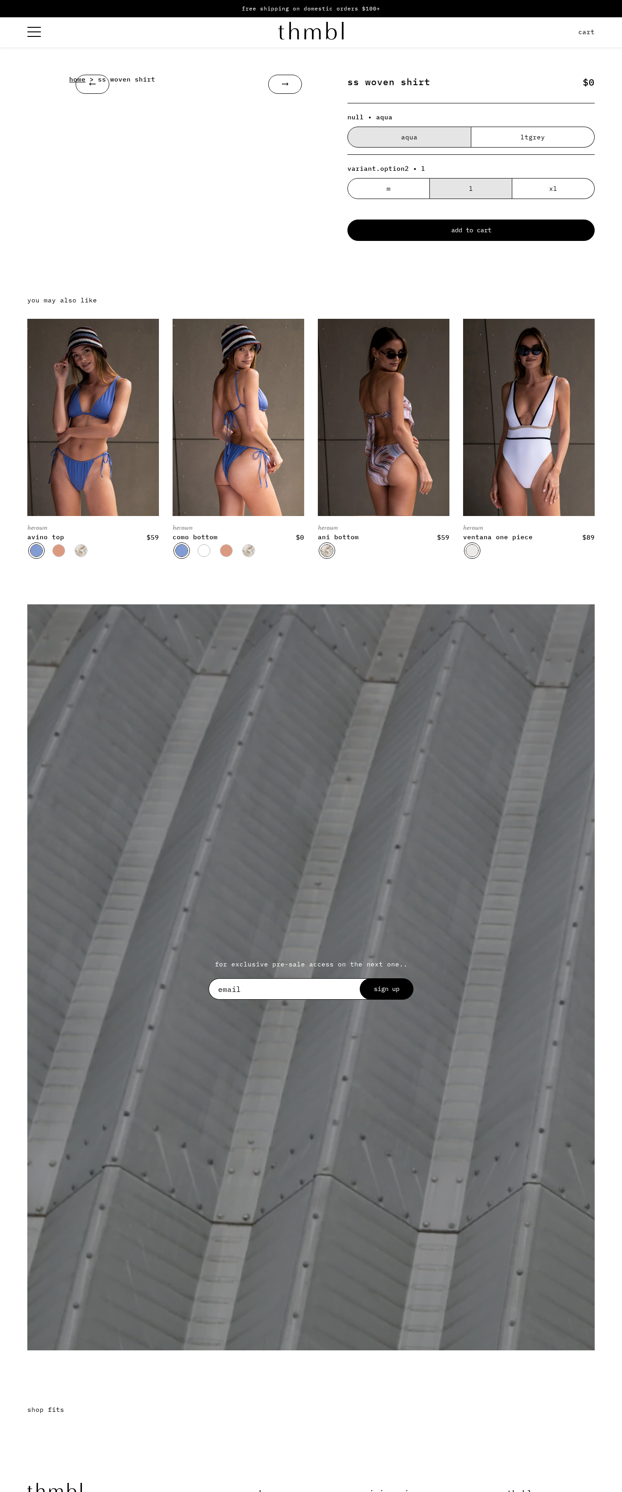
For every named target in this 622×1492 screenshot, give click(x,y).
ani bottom (338, 537)
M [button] (389, 188)
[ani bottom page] (383, 417)
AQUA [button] (409, 137)
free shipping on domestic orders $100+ (311, 8)
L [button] (471, 188)
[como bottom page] (238, 417)
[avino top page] (93, 417)
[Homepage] (310, 32)
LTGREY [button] (532, 137)
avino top (45, 537)
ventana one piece (498, 537)
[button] (36, 550)
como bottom (195, 537)
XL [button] (553, 188)
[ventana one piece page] (529, 417)
